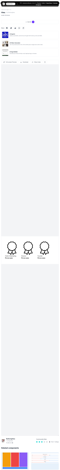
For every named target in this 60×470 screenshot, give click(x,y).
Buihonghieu (10, 439)
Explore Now (10, 3)
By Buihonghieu (10, 12)
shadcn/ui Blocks (27, 3)
